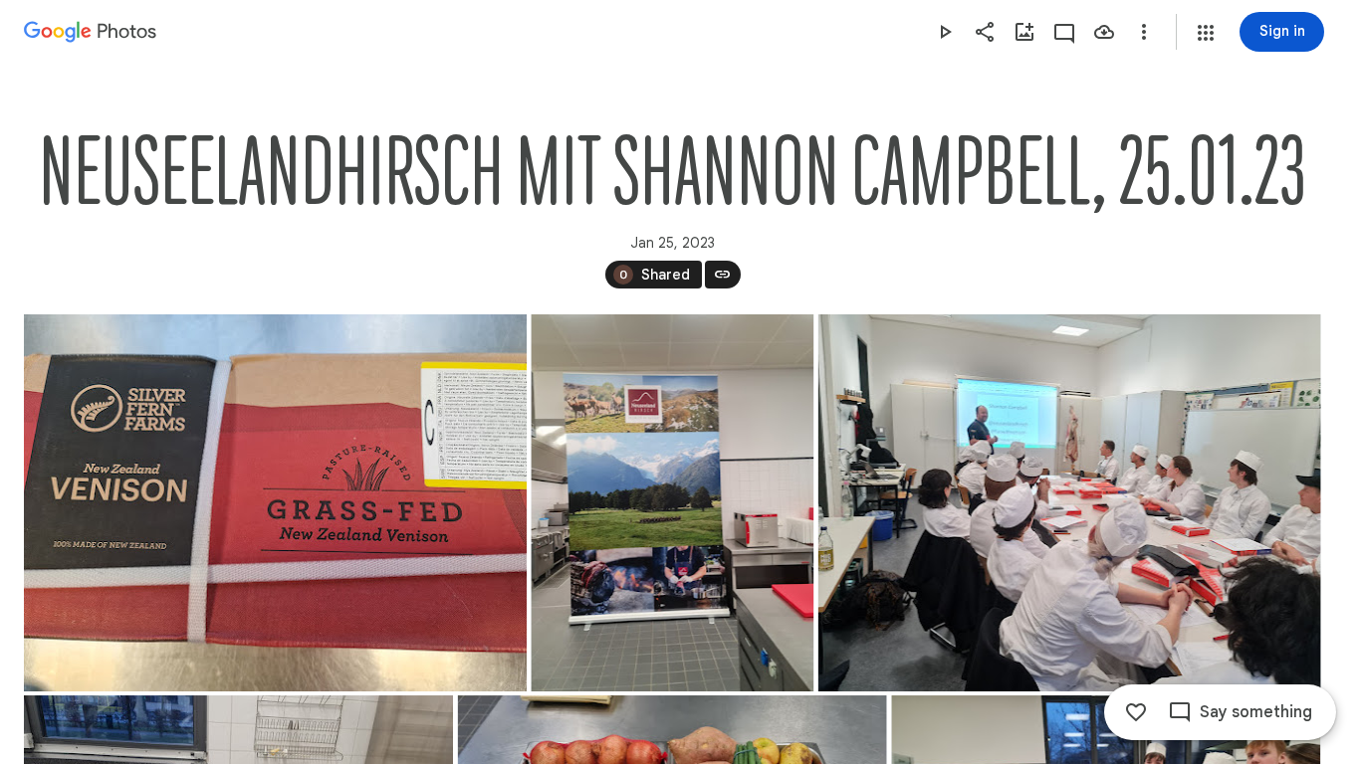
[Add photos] (1024, 32)
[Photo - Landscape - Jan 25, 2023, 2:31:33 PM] (275, 502)
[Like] (1136, 712)
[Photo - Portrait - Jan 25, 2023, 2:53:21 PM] (672, 502)
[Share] (985, 32)
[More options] (1144, 32)
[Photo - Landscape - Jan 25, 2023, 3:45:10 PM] (1069, 502)
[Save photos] (1104, 32)
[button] (1206, 33)
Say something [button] (1256, 712)
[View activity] (1064, 32)
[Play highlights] (945, 32)
